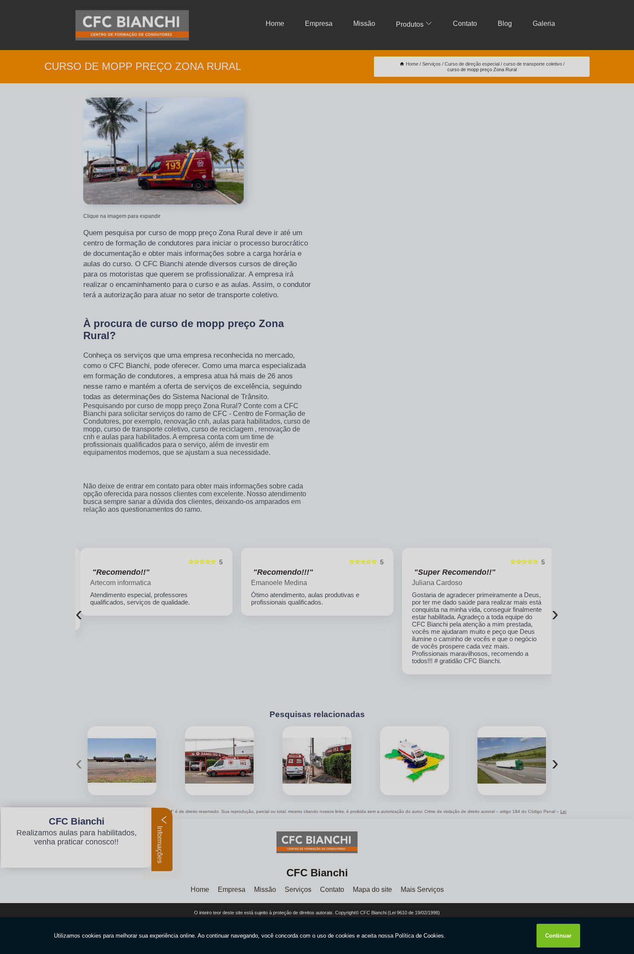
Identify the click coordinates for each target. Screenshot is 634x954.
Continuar (558, 935)
